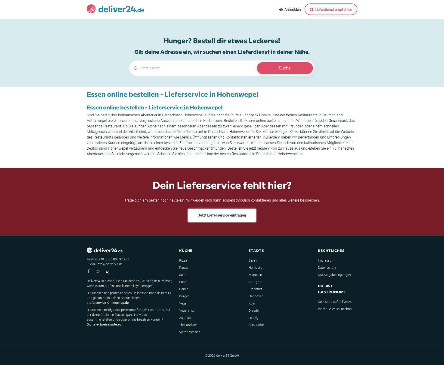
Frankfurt (255, 289)
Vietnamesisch (189, 332)
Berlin (253, 260)
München (255, 275)
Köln (252, 303)
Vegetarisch (187, 310)
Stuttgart (255, 282)
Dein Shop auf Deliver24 (335, 302)
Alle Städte (256, 325)
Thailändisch (188, 325)
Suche (285, 68)
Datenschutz (327, 267)
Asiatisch (185, 318)
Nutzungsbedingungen (334, 275)
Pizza (183, 260)
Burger (184, 296)
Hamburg (255, 267)
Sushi (183, 282)
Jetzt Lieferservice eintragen (222, 215)
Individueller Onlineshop (335, 309)
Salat (183, 275)
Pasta (183, 267)
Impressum (326, 260)
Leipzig (254, 318)
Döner (183, 289)
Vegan (183, 303)
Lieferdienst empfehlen (333, 9)
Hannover (256, 296)
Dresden (254, 310)
